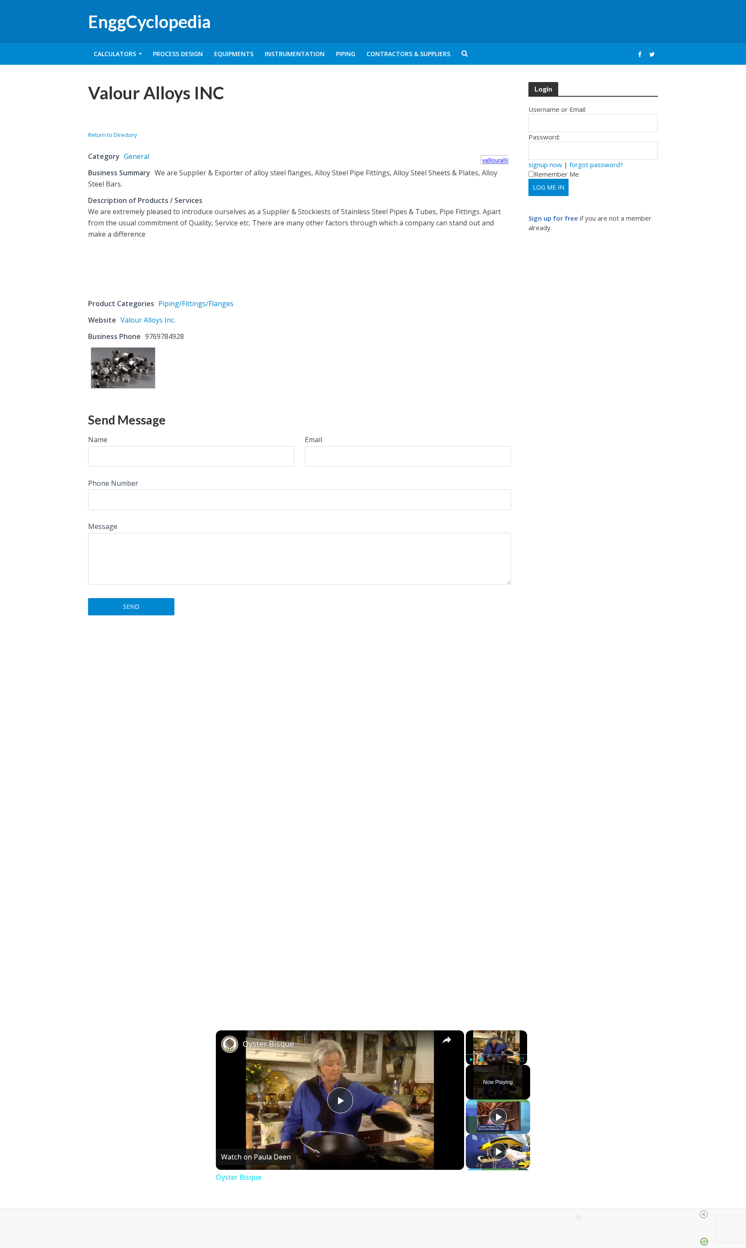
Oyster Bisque (268, 1044)
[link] (229, 1044)
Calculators (115, 54)
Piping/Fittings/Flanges (196, 303)
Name (97, 439)
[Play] (471, 1060)
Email (313, 439)
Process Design (178, 54)
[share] (447, 1040)
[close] (704, 1214)
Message (102, 526)
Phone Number (113, 483)
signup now (545, 164)
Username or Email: (557, 109)
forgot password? (596, 164)
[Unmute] (481, 1060)
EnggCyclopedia (149, 21)
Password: (544, 137)
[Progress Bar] (496, 1054)
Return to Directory (112, 135)
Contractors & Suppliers (408, 54)
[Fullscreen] (522, 1060)
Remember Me (556, 174)
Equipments (233, 54)
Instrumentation (295, 54)
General (136, 156)
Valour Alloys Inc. (147, 320)
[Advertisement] (189, 119)
